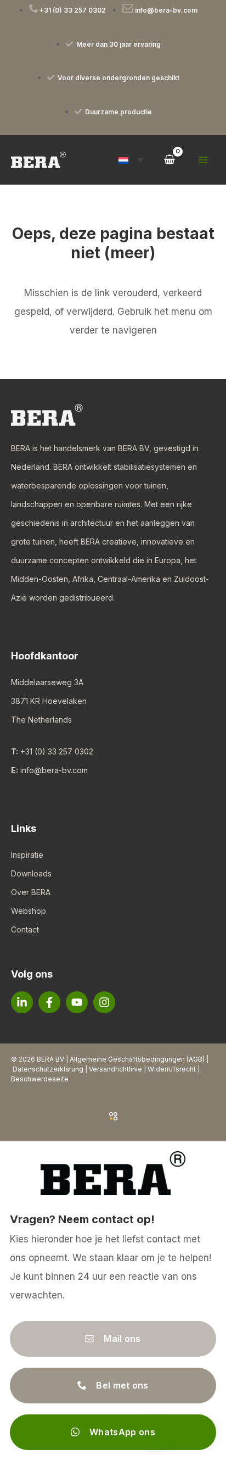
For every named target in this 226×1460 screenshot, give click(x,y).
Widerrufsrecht (172, 1069)
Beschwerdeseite (40, 1079)
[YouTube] (77, 1002)
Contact (25, 929)
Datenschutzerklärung (48, 1069)
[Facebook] (49, 1002)
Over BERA (30, 892)
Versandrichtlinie (115, 1069)
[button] (131, 160)
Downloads (31, 873)
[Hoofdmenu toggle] (203, 160)
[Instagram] (104, 1002)
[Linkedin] (22, 1002)
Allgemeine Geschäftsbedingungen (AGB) (137, 1059)
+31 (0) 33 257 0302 (56, 751)
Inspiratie (27, 854)
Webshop (28, 910)
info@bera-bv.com (54, 770)
